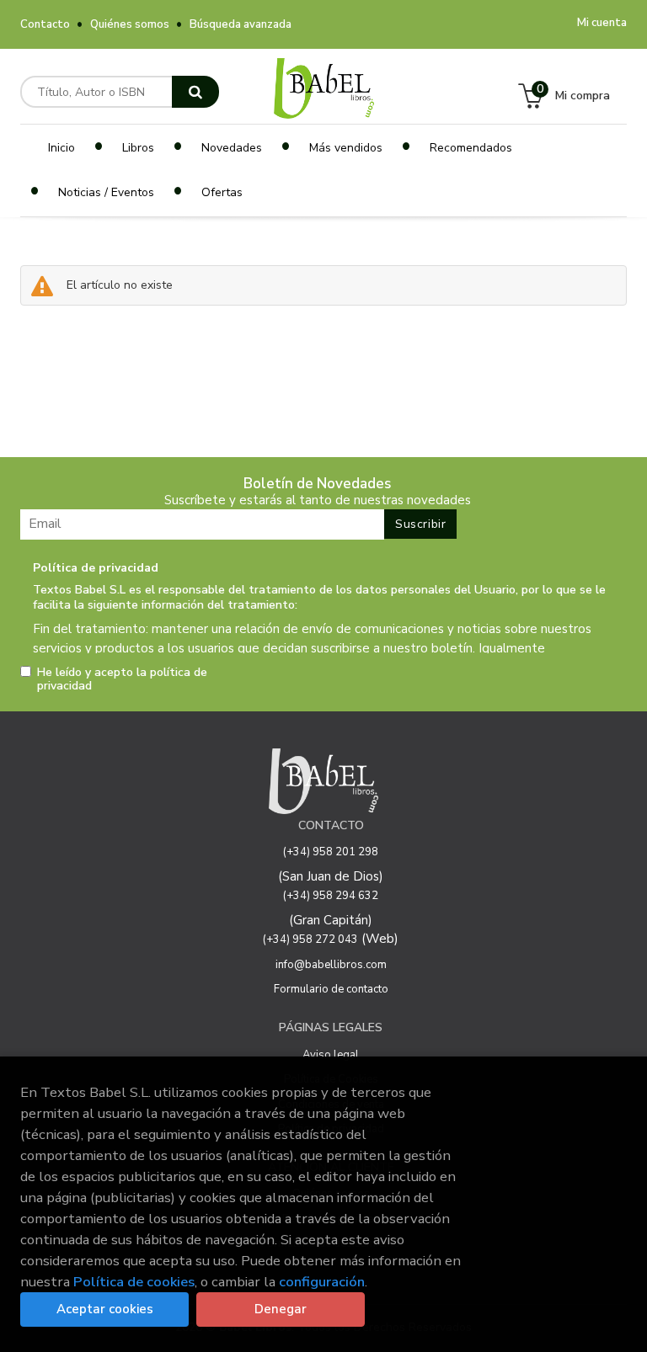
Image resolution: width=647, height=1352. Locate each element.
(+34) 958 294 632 (330, 895)
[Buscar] (195, 92)
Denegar (280, 1309)
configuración (322, 1281)
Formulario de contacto (331, 989)
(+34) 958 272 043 (310, 939)
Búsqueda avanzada (240, 24)
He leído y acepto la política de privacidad (122, 679)
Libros (138, 148)
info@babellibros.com (331, 964)
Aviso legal (330, 1054)
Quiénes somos (129, 24)
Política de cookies (134, 1281)
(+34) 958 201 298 (330, 852)
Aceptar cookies (104, 1309)
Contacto (45, 24)
